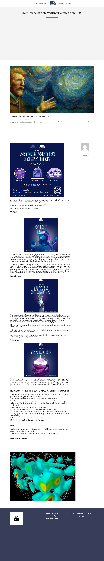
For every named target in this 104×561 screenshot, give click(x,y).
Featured (31, 119)
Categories (79, 513)
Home (72, 513)
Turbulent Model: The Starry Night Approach (29, 116)
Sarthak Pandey (15, 119)
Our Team (81, 516)
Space (27, 119)
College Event (85, 156)
